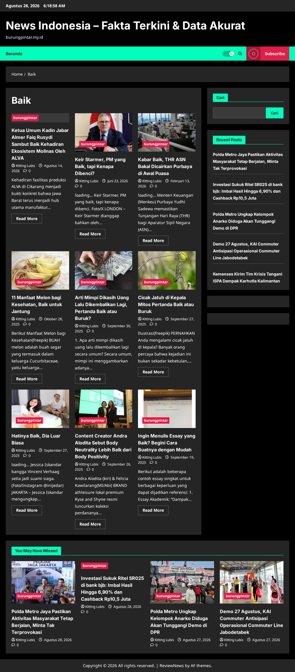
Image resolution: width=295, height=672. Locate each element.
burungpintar (25, 117)
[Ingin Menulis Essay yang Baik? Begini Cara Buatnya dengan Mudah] (167, 409)
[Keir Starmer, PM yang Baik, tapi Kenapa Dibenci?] (104, 132)
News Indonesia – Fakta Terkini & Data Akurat (125, 25)
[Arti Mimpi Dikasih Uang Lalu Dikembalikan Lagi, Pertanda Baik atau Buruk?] (104, 270)
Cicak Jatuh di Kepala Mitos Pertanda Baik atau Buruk (166, 304)
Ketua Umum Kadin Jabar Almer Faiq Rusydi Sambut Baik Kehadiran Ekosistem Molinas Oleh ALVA (40, 144)
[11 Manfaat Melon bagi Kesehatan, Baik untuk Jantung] (40, 270)
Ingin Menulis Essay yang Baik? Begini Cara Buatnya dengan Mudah (166, 443)
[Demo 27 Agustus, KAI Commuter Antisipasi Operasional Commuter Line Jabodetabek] (251, 582)
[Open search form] (240, 53)
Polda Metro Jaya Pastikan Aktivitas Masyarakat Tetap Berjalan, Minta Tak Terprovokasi (248, 161)
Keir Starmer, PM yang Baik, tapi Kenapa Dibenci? (100, 166)
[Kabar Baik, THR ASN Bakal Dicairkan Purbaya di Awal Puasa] (167, 132)
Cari (220, 97)
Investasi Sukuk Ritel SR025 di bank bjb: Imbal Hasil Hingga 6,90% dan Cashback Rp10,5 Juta (248, 191)
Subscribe (275, 53)
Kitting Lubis (25, 165)
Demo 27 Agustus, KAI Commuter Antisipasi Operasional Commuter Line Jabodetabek (246, 250)
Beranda (14, 53)
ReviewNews (172, 665)
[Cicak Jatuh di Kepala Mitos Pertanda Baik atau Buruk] (167, 270)
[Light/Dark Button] (228, 53)
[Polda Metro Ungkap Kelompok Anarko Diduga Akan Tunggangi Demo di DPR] (182, 582)
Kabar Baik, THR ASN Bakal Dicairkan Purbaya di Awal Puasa (165, 166)
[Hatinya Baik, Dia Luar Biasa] (40, 409)
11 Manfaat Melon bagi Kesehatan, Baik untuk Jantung (37, 304)
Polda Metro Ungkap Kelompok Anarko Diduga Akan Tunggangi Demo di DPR (244, 221)
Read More (29, 219)
